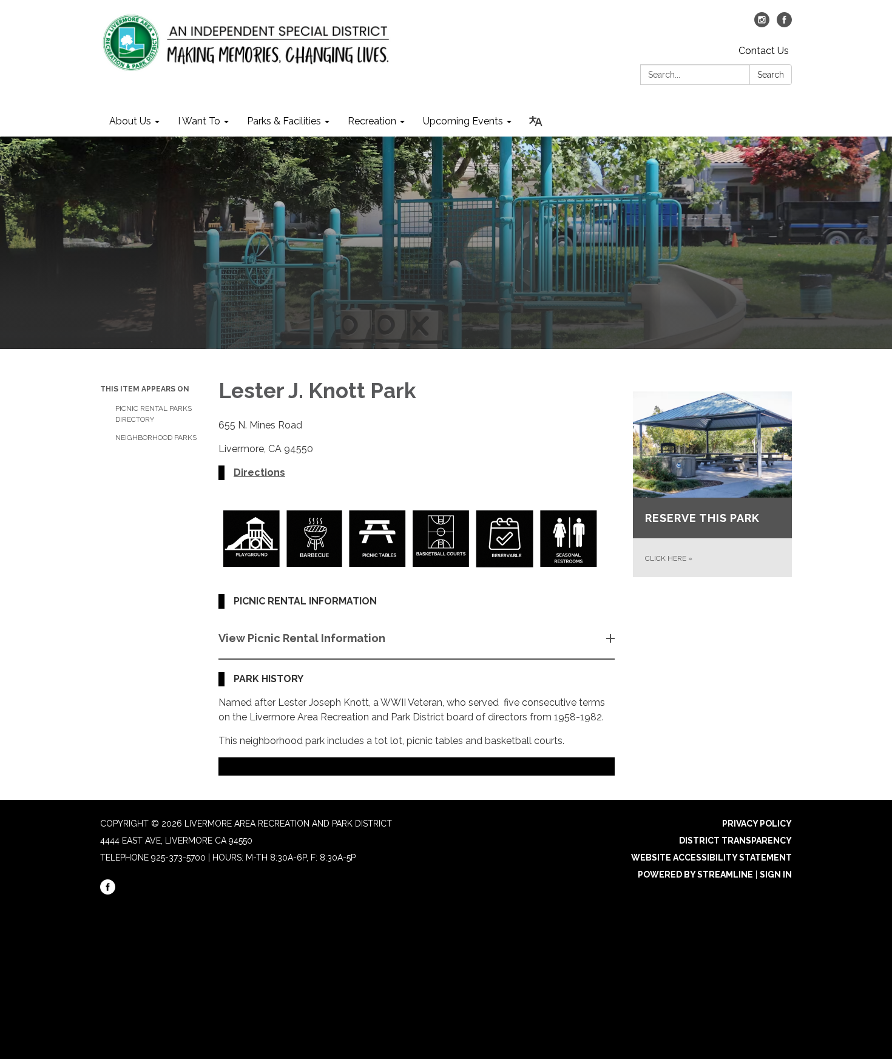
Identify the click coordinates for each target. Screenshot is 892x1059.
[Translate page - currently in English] (536, 121)
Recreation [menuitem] (372, 121)
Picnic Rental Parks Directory (153, 414)
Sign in (776, 874)
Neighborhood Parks (156, 437)
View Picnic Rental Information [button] (301, 638)
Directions (259, 472)
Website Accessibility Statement (711, 857)
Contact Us (763, 50)
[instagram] (761, 24)
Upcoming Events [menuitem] (463, 121)
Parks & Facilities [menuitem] (284, 121)
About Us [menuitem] (130, 121)
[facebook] (784, 24)
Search (770, 75)
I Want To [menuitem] (199, 121)
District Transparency (735, 840)
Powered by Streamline (695, 874)
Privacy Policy (757, 823)
